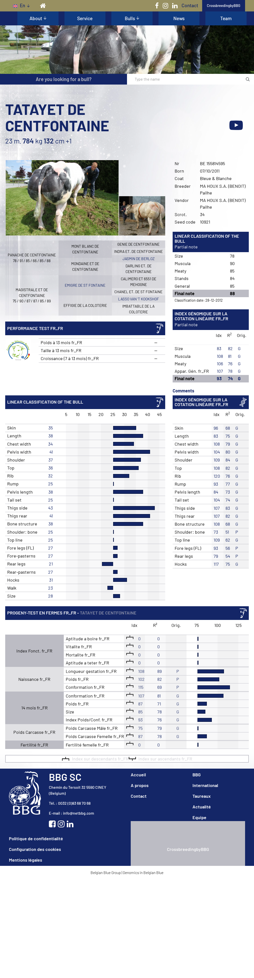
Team (226, 18)
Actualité (201, 806)
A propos (140, 785)
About (36, 18)
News (179, 18)
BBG (196, 774)
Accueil (138, 774)
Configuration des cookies (35, 849)
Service (85, 18)
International (205, 785)
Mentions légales (25, 860)
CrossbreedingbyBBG (223, 5)
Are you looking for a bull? (64, 79)
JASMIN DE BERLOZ (139, 258)
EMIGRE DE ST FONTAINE (85, 285)
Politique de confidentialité (36, 838)
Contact (190, 5)
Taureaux (201, 796)
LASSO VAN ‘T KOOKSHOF (138, 299)
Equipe (199, 817)
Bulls (130, 18)
